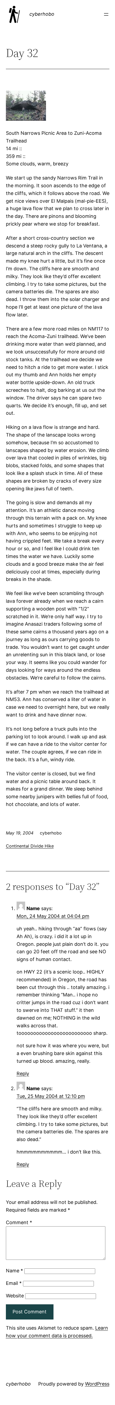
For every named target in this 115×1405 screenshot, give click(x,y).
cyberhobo (41, 14)
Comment (19, 1222)
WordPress (97, 1384)
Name (14, 1270)
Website (15, 1295)
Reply (23, 1073)
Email (14, 1283)
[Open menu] (106, 14)
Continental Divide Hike (30, 846)
